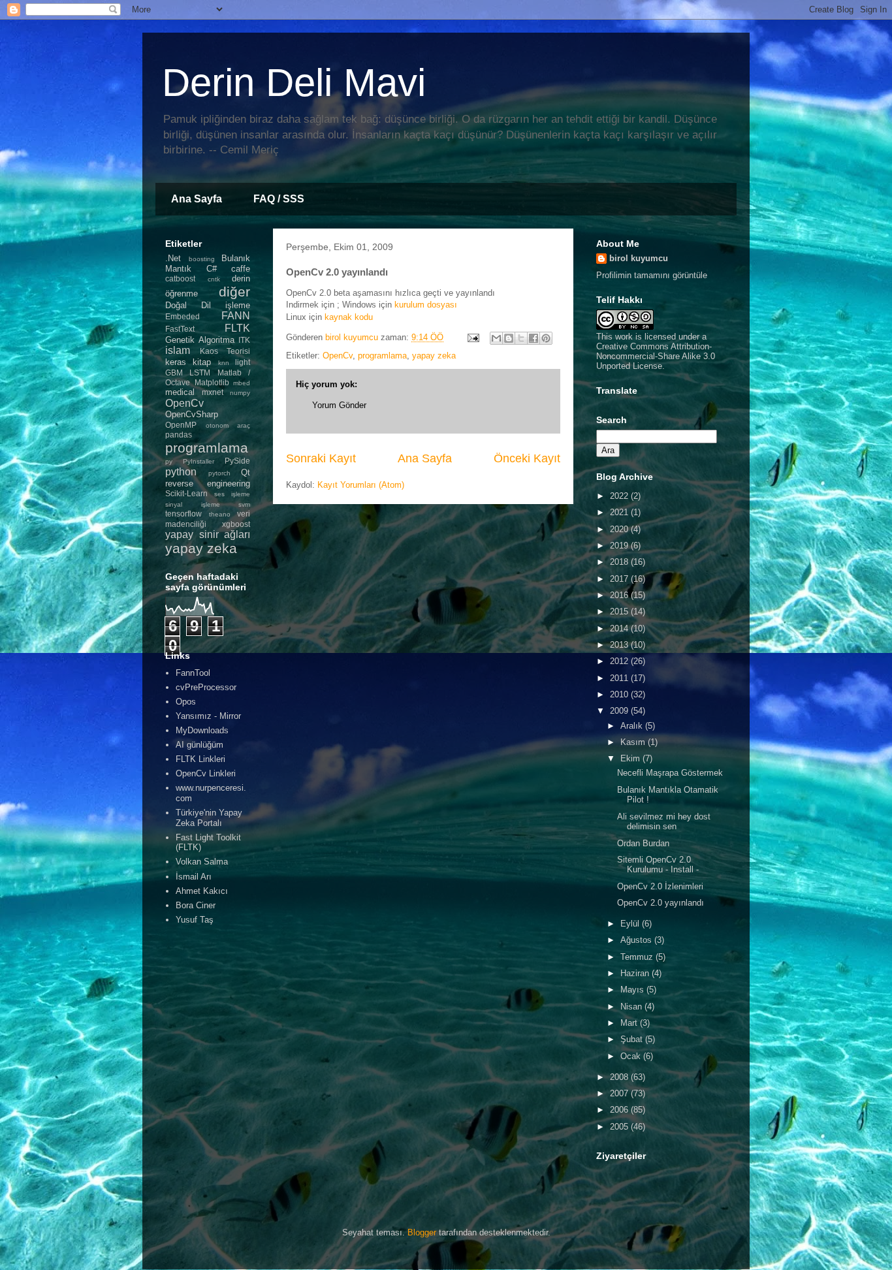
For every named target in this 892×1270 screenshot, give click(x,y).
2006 (620, 1110)
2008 (620, 1077)
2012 (620, 661)
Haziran (636, 973)
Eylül (631, 924)
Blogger (421, 1232)
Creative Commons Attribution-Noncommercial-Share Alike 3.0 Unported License (655, 356)
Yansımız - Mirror (208, 716)
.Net (173, 258)
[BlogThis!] (508, 338)
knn (223, 362)
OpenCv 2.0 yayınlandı (660, 903)
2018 (620, 562)
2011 (620, 678)
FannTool (193, 673)
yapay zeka (434, 355)
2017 (620, 579)
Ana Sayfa (196, 198)
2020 (620, 529)
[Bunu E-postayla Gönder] (496, 338)
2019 (620, 545)
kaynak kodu (349, 317)
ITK (244, 340)
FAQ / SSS (278, 198)
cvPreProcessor (206, 687)
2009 (620, 711)
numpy (240, 392)
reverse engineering (207, 483)
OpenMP (181, 425)
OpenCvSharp (191, 414)
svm (244, 504)
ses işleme (232, 494)
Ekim (631, 758)
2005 (620, 1127)
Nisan (632, 1006)
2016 (620, 595)
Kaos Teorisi (225, 351)
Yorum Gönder (339, 405)
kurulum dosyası (425, 305)
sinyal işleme (192, 504)
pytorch (219, 473)
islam (177, 350)
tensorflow (183, 513)
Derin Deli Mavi (294, 82)
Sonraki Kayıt (321, 458)
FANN (235, 315)
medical (180, 392)
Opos (186, 701)
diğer (234, 291)
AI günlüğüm (199, 745)
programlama (382, 355)
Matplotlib (212, 382)
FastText (180, 329)
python (181, 471)
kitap (202, 362)
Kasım (634, 742)
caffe (240, 269)
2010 (620, 694)
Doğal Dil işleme (207, 305)
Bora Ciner (195, 905)
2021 (620, 512)
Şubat (632, 1039)
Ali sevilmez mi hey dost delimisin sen (663, 822)
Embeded (182, 316)
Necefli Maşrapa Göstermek (670, 773)
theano (220, 514)
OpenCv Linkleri (206, 773)
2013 (620, 645)
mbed (241, 383)
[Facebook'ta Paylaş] (533, 338)
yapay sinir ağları (207, 534)
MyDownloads (202, 730)
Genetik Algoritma (199, 340)
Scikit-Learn (186, 493)
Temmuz (638, 957)
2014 (620, 628)
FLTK (237, 328)
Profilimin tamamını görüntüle (651, 275)
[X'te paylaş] (521, 338)
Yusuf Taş (195, 920)
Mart (630, 1023)
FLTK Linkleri (200, 759)
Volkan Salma (202, 861)
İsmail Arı (194, 876)
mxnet (212, 392)
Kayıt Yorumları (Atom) (360, 485)
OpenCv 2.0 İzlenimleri (660, 886)
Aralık (632, 726)
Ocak (631, 1056)
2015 (620, 611)
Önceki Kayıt (527, 458)
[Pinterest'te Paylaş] (545, 338)
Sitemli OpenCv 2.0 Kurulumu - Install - (658, 865)
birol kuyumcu (638, 258)
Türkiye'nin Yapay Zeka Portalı (209, 818)
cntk (214, 279)
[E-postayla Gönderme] (472, 337)
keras (175, 362)
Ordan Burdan (643, 843)
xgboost (236, 524)
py (168, 461)
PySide (237, 460)
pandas (178, 434)
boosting (202, 258)
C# (211, 269)
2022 (620, 496)
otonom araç (228, 425)
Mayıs (633, 989)
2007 (620, 1093)
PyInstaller (198, 461)
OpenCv (338, 355)
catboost (180, 278)
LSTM (199, 372)
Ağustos (637, 940)
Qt (245, 472)
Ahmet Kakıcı (202, 891)
